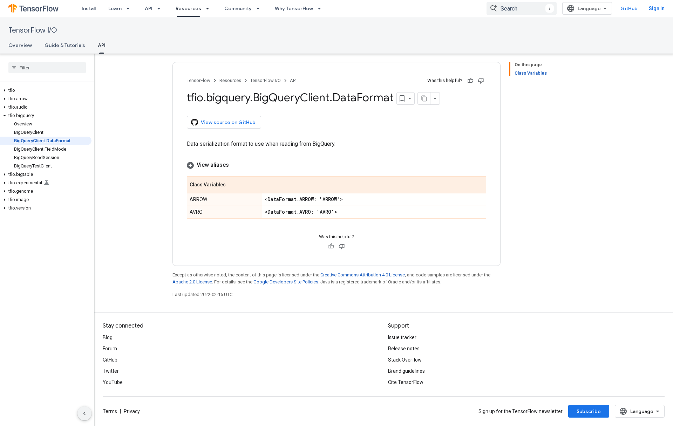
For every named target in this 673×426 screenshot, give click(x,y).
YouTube (113, 382)
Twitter (111, 371)
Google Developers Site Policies (285, 281)
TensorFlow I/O (32, 30)
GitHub (629, 8)
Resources (188, 8)
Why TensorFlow (294, 8)
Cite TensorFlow (405, 382)
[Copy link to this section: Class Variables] (233, 185)
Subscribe (589, 411)
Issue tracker (402, 337)
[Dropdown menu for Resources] (209, 8)
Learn (115, 8)
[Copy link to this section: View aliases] (236, 165)
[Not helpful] (481, 80)
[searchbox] (47, 67)
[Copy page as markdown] (424, 98)
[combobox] (522, 8)
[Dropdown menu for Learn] (130, 8)
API (148, 8)
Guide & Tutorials (65, 45)
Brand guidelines (406, 371)
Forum (110, 348)
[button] (45, 90)
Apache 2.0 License (192, 281)
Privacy (132, 411)
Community (238, 8)
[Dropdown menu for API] (160, 8)
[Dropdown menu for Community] (260, 8)
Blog (108, 337)
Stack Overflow (405, 360)
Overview (20, 45)
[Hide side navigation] (84, 413)
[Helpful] (470, 80)
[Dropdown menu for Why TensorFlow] (321, 8)
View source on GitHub (228, 122)
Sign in (657, 8)
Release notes (404, 348)
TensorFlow (198, 80)
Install (89, 8)
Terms (110, 411)
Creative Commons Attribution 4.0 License (362, 274)
